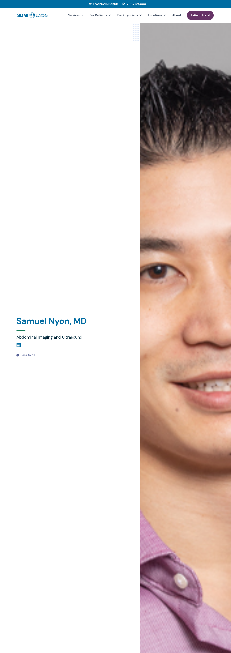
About (176, 15)
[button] (76, 15)
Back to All (28, 355)
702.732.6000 (136, 4)
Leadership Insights (106, 4)
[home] (32, 15)
